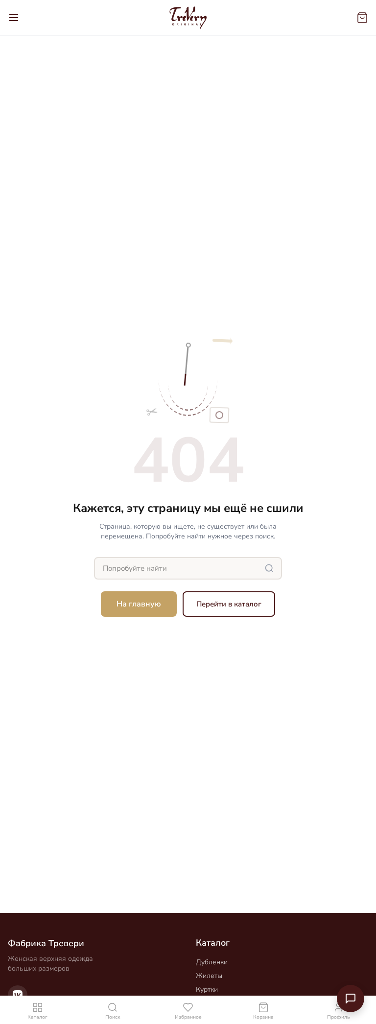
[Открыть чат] (350, 998)
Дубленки (212, 962)
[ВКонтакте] (17, 995)
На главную (139, 604)
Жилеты (209, 975)
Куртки (207, 989)
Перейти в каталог (228, 604)
